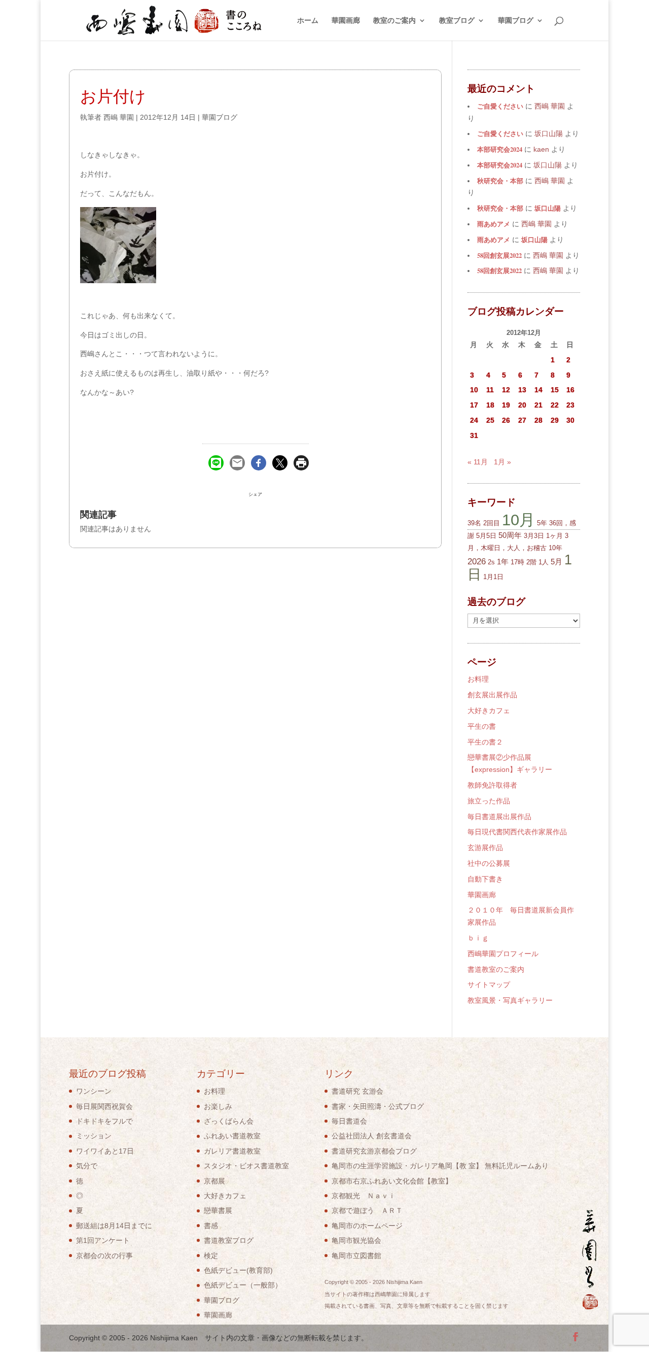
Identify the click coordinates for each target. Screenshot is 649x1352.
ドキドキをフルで (104, 1121)
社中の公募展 (488, 863)
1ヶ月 (554, 535)
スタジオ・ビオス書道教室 (246, 1166)
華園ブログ (515, 20)
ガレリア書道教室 (232, 1151)
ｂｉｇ (478, 938)
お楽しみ (218, 1106)
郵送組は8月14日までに (114, 1226)
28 (538, 420)
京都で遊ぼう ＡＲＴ (367, 1210)
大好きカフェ (488, 710)
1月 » (502, 462)
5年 (542, 523)
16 (570, 390)
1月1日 (493, 577)
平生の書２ (485, 742)
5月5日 (486, 535)
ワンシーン (94, 1091)
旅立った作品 (488, 801)
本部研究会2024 (499, 149)
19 (506, 405)
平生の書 (481, 726)
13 (522, 390)
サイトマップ (488, 985)
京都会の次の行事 (104, 1256)
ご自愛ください (500, 106)
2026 (476, 561)
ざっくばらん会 (229, 1121)
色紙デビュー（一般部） (243, 1285)
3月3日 (534, 535)
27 (522, 420)
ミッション (94, 1136)
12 (506, 390)
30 (570, 420)
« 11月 (477, 462)
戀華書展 (218, 1210)
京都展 (214, 1181)
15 (555, 390)
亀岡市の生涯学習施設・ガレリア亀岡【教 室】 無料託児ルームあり (440, 1166)
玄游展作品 (485, 847)
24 (474, 420)
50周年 (510, 535)
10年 (555, 548)
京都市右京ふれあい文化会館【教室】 (392, 1181)
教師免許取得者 (492, 785)
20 (522, 405)
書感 (211, 1226)
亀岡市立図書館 (356, 1256)
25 (490, 420)
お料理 (478, 679)
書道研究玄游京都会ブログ (374, 1151)
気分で (86, 1166)
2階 (531, 562)
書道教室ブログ (229, 1240)
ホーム (307, 20)
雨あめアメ (493, 223)
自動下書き (485, 879)
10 (474, 390)
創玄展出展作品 (492, 695)
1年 (503, 561)
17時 (517, 562)
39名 (474, 523)
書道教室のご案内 (495, 969)
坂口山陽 (547, 208)
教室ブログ (457, 20)
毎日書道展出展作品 (499, 817)
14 (538, 390)
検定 (211, 1256)
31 (474, 435)
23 (570, 405)
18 (490, 405)
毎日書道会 (349, 1121)
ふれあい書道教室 (232, 1136)
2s (491, 562)
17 (474, 405)
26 (506, 420)
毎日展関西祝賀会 (104, 1106)
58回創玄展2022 (499, 255)
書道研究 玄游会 (357, 1091)
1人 (543, 562)
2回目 (491, 523)
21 (538, 405)
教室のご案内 (394, 20)
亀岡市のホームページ (367, 1226)
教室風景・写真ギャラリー (510, 1000)
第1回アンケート (103, 1240)
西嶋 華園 (118, 117)
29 (555, 420)
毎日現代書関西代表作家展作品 (517, 832)
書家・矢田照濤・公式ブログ (378, 1106)
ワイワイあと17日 (105, 1151)
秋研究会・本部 (500, 180)
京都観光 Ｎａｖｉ (363, 1196)
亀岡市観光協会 (356, 1240)
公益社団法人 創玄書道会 (372, 1136)
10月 (518, 519)
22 (555, 405)
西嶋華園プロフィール (502, 954)
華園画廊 (346, 20)
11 (490, 390)
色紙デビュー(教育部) (238, 1270)
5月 (556, 561)
